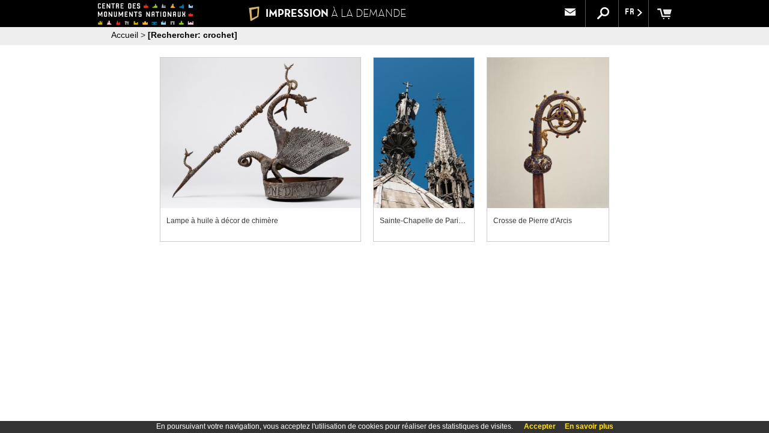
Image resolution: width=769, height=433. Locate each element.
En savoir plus (589, 426)
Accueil (124, 35)
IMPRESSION (336, 13)
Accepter (540, 426)
